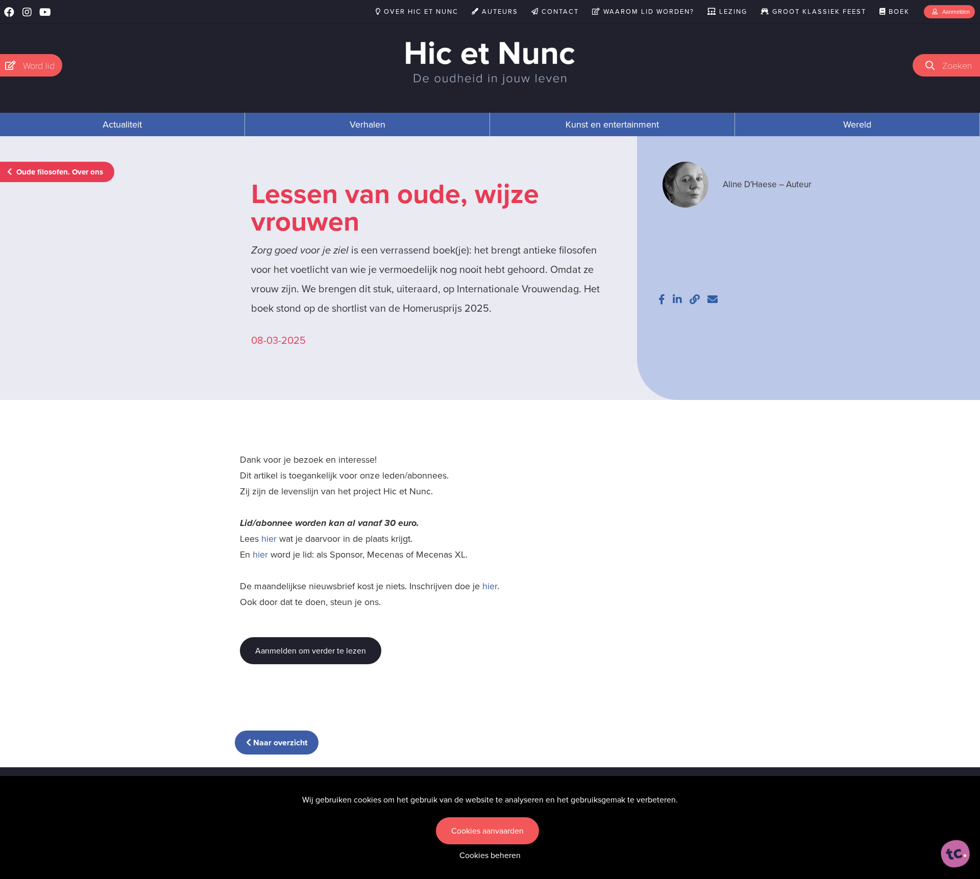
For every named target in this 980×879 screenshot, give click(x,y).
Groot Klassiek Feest (818, 11)
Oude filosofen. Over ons (58, 172)
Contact (559, 11)
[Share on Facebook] (661, 299)
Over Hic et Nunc (419, 11)
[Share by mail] (712, 299)
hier (269, 538)
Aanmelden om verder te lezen (310, 651)
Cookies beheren (490, 855)
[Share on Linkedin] (677, 299)
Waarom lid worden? (647, 11)
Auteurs (498, 11)
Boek (898, 11)
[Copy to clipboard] (695, 299)
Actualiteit (122, 124)
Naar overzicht (279, 742)
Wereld (857, 124)
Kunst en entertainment (612, 124)
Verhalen (367, 124)
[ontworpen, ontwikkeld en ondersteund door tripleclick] (955, 854)
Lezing (732, 11)
